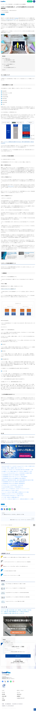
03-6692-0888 (18, 661)
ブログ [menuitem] (3, 698)
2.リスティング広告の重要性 (10, 61)
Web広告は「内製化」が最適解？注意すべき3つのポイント (13, 467)
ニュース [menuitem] (18, 692)
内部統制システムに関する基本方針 (8, 705)
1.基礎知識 (7, 65)
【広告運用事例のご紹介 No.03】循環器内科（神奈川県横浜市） (14, 478)
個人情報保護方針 (8, 703)
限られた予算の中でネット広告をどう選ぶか (10, 490)
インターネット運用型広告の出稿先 (9, 141)
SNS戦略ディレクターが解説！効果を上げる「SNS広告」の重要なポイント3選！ (17, 471)
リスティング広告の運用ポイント (9, 64)
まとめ (4, 69)
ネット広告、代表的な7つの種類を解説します (10, 497)
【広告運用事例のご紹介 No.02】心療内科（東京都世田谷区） (13, 481)
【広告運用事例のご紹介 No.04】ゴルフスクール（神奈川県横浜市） (15, 476)
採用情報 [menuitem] (18, 696)
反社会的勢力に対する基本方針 (17, 703)
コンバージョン (10, 186)
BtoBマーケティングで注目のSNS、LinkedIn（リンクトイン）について (15, 488)
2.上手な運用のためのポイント (10, 67)
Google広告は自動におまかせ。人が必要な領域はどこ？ (12, 486)
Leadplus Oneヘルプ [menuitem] (20, 698)
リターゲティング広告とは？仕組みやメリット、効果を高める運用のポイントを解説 (17, 499)
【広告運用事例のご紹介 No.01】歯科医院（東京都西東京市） (13, 483)
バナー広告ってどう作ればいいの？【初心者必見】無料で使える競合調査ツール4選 (17, 469)
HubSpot (16, 18)
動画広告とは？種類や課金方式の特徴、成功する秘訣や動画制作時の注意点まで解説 (17, 480)
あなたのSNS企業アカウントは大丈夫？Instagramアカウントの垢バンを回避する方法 (18, 466)
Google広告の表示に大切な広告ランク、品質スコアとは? (13, 495)
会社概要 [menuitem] (3, 700)
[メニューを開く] (34, 1)
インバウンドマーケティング (11, 19)
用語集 (3, 703)
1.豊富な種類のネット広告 (9, 59)
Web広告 (3, 14)
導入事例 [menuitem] (3, 694)
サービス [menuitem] (3, 692)
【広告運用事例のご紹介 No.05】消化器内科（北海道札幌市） (13, 474)
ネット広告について (6, 58)
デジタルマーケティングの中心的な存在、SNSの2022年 (12, 485)
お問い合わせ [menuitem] (19, 694)
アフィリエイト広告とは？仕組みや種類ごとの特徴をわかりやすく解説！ (15, 492)
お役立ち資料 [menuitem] (4, 696)
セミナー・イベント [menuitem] (20, 690)
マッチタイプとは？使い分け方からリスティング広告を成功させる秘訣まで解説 (17, 473)
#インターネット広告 (4, 506)
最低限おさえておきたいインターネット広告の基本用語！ (12, 493)
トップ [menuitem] (3, 690)
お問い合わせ (30, 1)
